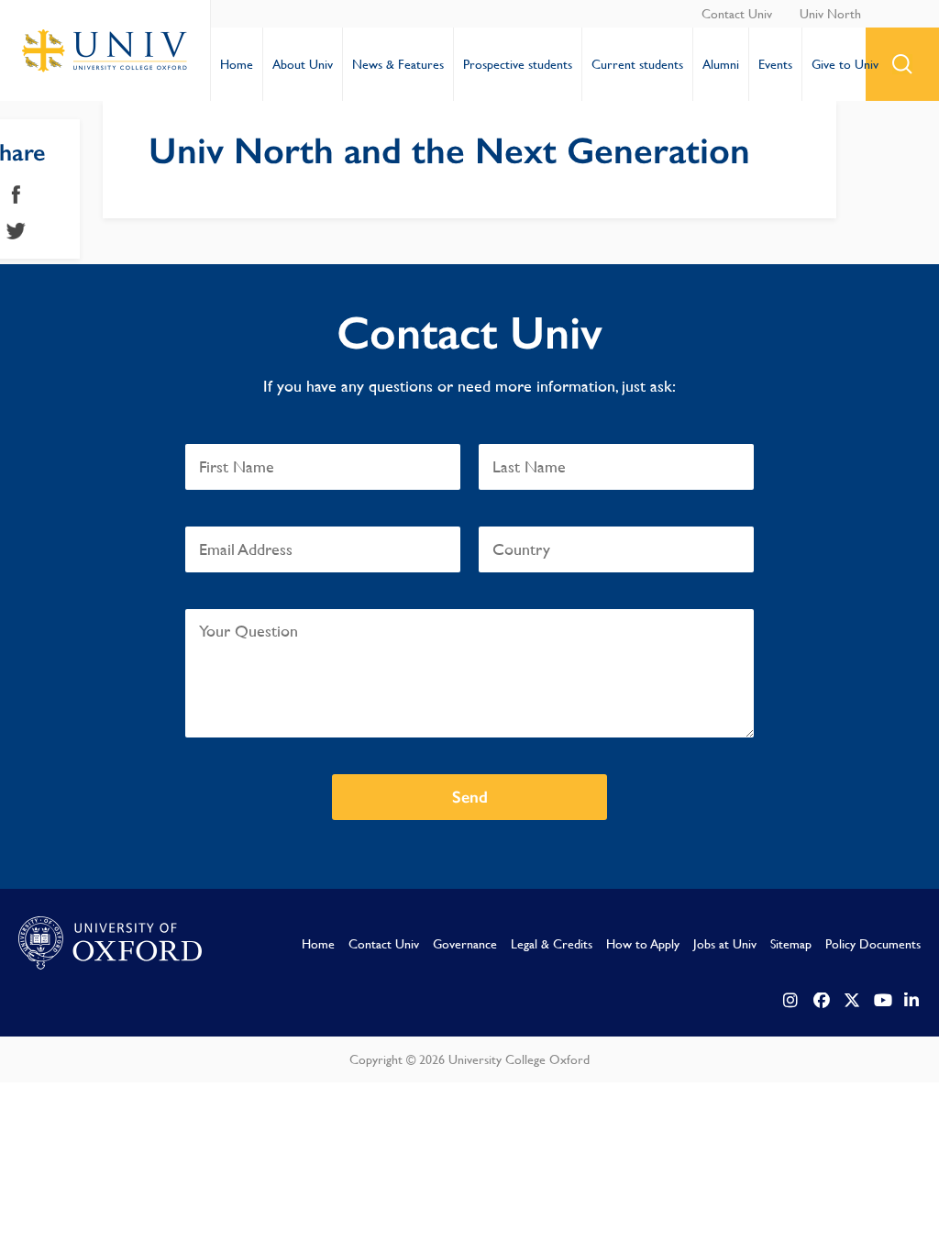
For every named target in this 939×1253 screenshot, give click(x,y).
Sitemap (791, 944)
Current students (637, 64)
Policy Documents (873, 944)
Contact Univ (736, 13)
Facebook (16, 194)
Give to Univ (845, 64)
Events (775, 64)
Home (236, 64)
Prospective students (517, 64)
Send (470, 797)
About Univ (302, 64)
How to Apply (642, 944)
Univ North (830, 13)
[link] (791, 1000)
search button (902, 64)
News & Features (398, 64)
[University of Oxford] (110, 943)
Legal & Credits (551, 944)
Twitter (16, 231)
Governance (465, 944)
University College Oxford (105, 50)
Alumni (720, 64)
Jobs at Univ (725, 944)
